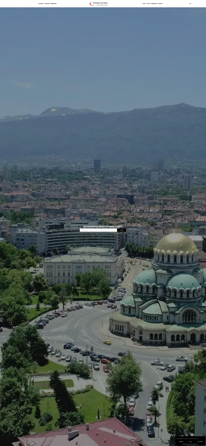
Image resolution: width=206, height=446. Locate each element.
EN (191, 3)
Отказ (190, 441)
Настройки (200, 441)
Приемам (181, 441)
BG (189, 3)
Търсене (122, 230)
